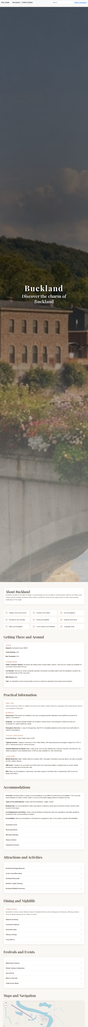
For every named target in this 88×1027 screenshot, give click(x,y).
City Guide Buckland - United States (17, 2)
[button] (6, 1003)
